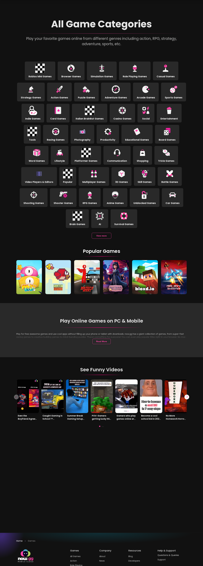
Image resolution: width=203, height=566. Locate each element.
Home (19, 541)
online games (31, 343)
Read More (101, 341)
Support (162, 559)
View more (101, 236)
